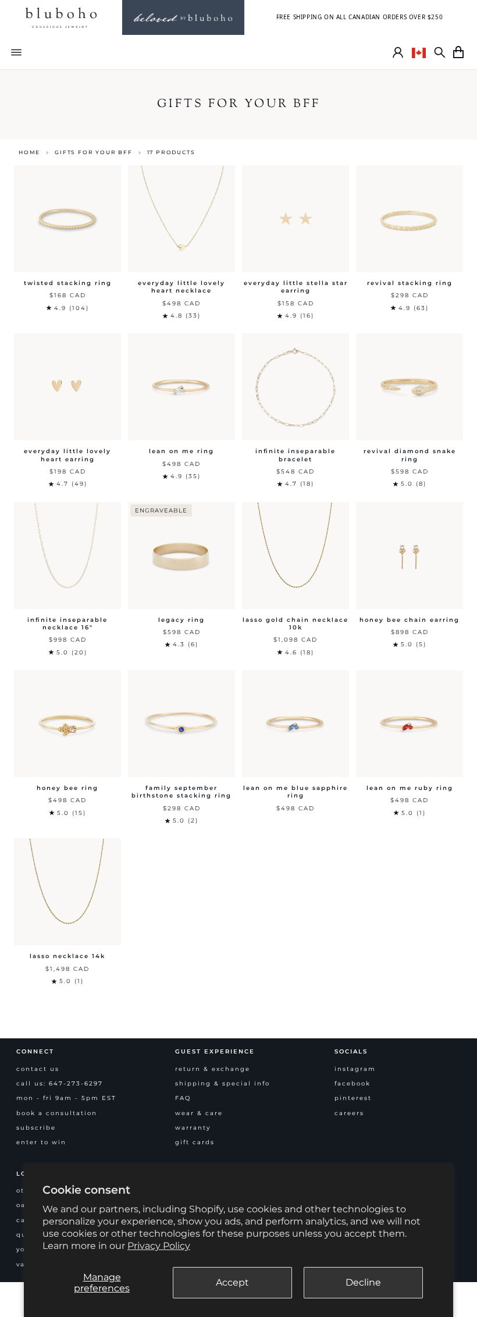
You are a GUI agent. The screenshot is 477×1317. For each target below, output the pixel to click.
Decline (363, 1282)
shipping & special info (222, 1083)
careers (349, 1113)
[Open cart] (458, 52)
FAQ (183, 1098)
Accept (232, 1282)
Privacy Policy (158, 1245)
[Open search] (439, 52)
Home (29, 152)
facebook (352, 1083)
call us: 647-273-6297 (59, 1083)
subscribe (36, 1127)
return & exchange (212, 1069)
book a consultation (56, 1113)
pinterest (353, 1098)
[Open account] (398, 52)
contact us (37, 1069)
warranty (193, 1127)
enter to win (41, 1142)
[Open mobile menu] (16, 52)
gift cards (195, 1142)
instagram (355, 1069)
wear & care (199, 1113)
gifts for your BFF (93, 152)
